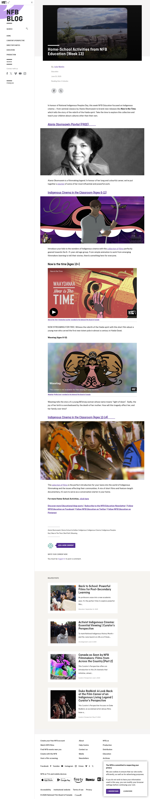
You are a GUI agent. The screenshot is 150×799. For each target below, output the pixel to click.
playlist (61, 184)
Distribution (107, 749)
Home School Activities (70, 530)
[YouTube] (20, 74)
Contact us (83, 749)
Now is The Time (57, 533)
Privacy (89, 790)
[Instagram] (24, 74)
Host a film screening (49, 758)
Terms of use (78, 790)
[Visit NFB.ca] (14, 2)
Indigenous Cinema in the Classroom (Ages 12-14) (81, 417)
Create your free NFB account (52, 741)
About (81, 741)
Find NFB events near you (50, 749)
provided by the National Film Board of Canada (85, 320)
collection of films (115, 249)
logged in (61, 559)
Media (81, 754)
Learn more (127, 791)
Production (11, 55)
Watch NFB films (47, 745)
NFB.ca (106, 741)
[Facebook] (7, 74)
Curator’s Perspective (16, 41)
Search (9, 29)
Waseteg (74, 533)
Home (9, 36)
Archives (106, 758)
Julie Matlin (59, 67)
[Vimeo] (15, 74)
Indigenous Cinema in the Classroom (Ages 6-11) (77, 193)
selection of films (60, 485)
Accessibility (45, 790)
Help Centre (84, 745)
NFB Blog (15, 15)
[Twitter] (11, 74)
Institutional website (62, 790)
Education (11, 50)
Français (10, 83)
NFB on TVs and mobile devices (53, 774)
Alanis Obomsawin (54, 530)
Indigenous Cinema (94, 530)
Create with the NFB (48, 754)
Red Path (67, 533)
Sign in (9, 62)
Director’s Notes (13, 45)
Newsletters (84, 758)
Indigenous (83, 530)
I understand (113, 791)
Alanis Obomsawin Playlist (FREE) (72, 124)
